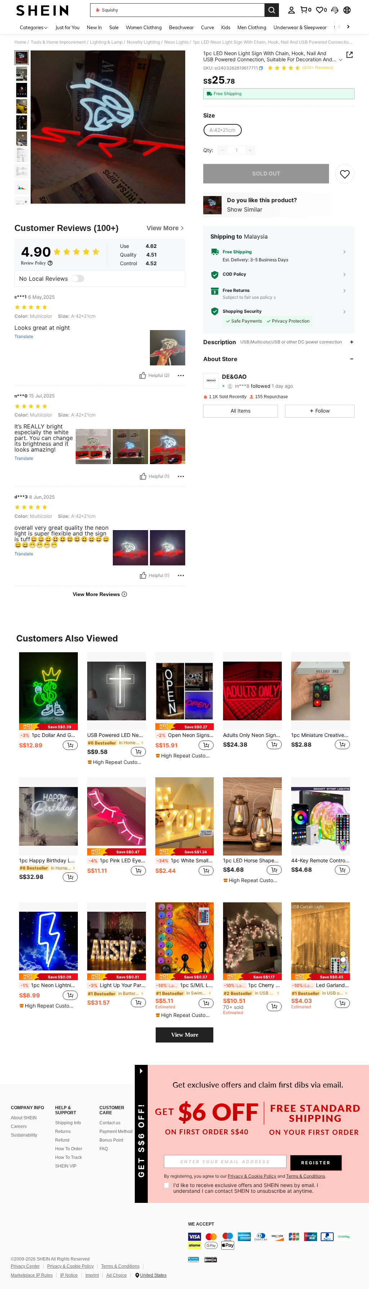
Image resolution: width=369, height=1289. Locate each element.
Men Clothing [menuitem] (251, 27)
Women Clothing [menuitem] (144, 27)
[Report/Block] (181, 375)
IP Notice (69, 1275)
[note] (48, 726)
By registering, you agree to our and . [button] (245, 1176)
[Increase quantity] (250, 150)
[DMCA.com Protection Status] (210, 1259)
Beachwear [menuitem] (181, 27)
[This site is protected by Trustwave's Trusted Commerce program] (193, 1259)
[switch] (77, 278)
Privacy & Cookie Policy (70, 1266)
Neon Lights (176, 42)
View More (184, 1035)
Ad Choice (116, 1275)
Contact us (109, 1122)
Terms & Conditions (120, 1266)
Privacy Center (25, 1266)
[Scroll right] (348, 27)
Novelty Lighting (143, 42)
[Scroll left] (339, 27)
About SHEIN (24, 1117)
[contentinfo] (276, 1241)
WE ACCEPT (201, 1224)
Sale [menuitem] (114, 27)
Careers (19, 1126)
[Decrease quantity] (222, 150)
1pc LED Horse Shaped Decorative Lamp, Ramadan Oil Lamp (252, 860)
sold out (266, 173)
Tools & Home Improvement (58, 42)
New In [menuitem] (94, 27)
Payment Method (116, 1131)
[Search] (271, 10)
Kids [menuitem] (225, 27)
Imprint (92, 1275)
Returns (63, 1131)
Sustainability (24, 1135)
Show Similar (244, 209)
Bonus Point (111, 1140)
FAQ (103, 1148)
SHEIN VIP (65, 1166)
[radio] (222, 130)
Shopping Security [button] (242, 311)
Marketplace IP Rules (32, 1275)
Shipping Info (68, 1122)
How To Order (68, 1148)
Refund (62, 1140)
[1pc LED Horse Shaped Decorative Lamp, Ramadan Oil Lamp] (252, 816)
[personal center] (291, 10)
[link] (305, 9)
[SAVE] (345, 173)
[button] (334, 10)
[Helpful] (142, 375)
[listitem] (48, 709)
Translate (23, 336)
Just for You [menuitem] (67, 27)
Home (20, 42)
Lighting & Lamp (106, 42)
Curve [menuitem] (207, 27)
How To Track (68, 1157)
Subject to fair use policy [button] (247, 297)
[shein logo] (42, 10)
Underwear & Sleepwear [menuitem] (300, 27)
